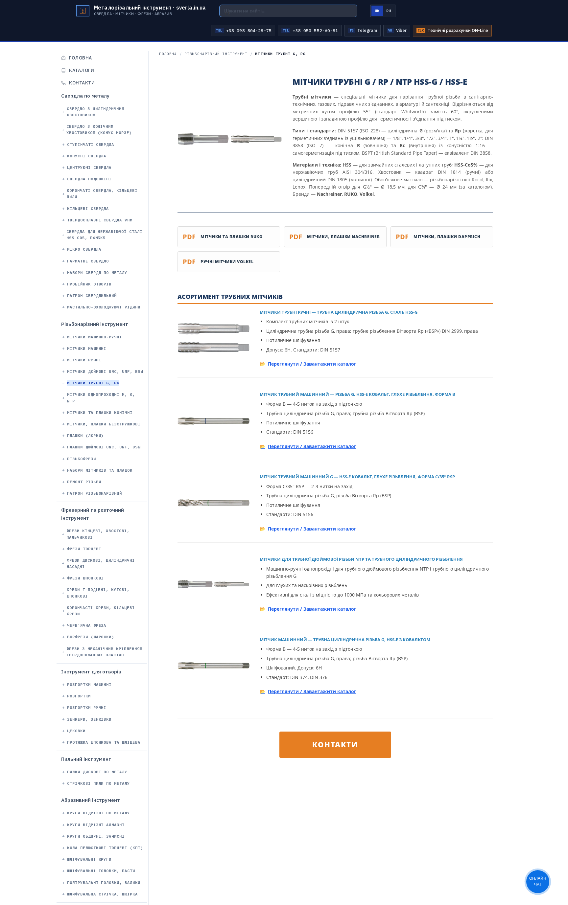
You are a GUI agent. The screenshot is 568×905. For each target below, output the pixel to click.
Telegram (363, 30)
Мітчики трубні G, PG (93, 382)
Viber (397, 30)
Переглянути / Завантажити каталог (312, 364)
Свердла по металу (85, 96)
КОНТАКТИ (335, 744)
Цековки (76, 730)
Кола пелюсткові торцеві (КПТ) (105, 847)
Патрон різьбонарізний (94, 493)
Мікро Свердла (84, 249)
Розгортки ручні (86, 707)
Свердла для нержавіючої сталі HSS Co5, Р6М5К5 (104, 234)
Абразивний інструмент (90, 800)
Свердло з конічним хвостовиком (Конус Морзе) (99, 129)
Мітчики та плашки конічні (99, 412)
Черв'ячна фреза (86, 625)
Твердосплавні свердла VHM (99, 219)
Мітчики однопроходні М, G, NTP (101, 397)
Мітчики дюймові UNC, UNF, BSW (105, 371)
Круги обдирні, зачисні (96, 836)
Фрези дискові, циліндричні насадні (101, 563)
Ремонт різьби (84, 481)
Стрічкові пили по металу (98, 783)
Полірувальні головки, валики (103, 882)
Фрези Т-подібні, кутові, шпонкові (98, 593)
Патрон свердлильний (92, 295)
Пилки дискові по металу (97, 771)
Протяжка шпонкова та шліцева (103, 742)
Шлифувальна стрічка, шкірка (102, 894)
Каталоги (81, 70)
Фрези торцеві (84, 548)
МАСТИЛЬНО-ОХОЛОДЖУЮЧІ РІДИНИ (103, 307)
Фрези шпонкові (85, 578)
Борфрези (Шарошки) (90, 637)
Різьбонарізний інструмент (94, 324)
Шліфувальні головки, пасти (101, 871)
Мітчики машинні (86, 348)
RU (388, 10)
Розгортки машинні (89, 684)
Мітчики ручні (84, 359)
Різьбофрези (81, 458)
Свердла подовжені (89, 178)
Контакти (82, 83)
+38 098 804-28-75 (244, 30)
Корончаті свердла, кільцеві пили (102, 193)
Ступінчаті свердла (90, 144)
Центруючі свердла (89, 167)
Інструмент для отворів (91, 671)
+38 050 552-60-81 (310, 30)
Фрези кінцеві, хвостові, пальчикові (97, 534)
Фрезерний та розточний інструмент (92, 514)
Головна (80, 58)
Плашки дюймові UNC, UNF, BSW (103, 447)
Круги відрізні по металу (98, 813)
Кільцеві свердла (88, 208)
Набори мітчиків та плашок (99, 470)
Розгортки (79, 695)
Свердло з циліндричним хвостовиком (95, 111)
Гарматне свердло (88, 261)
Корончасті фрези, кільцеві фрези (101, 610)
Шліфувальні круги (89, 859)
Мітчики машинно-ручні (94, 336)
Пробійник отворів (89, 284)
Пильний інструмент (86, 759)
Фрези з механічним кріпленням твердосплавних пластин (104, 651)
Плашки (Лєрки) (85, 435)
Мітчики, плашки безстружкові (103, 423)
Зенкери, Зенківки (89, 719)
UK (377, 10)
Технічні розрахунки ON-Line (453, 30)
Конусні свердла (86, 155)
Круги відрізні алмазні (96, 824)
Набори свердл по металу (97, 272)
